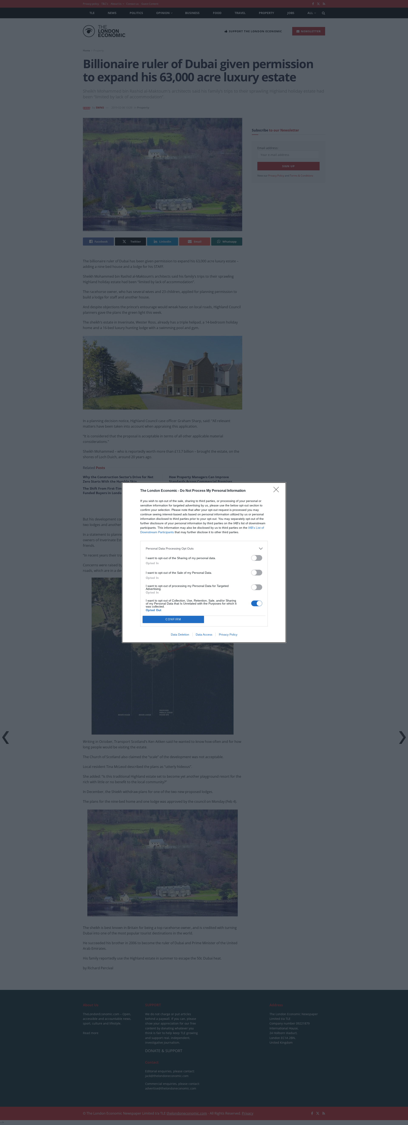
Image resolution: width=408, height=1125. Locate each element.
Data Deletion (180, 634)
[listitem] (204, 548)
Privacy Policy (228, 634)
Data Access (204, 634)
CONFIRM (173, 619)
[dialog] (204, 563)
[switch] (256, 558)
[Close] (277, 491)
